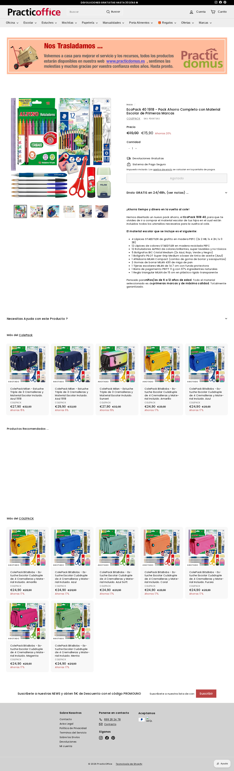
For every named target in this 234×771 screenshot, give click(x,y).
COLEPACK (133, 118)
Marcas (204, 22)
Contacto (66, 719)
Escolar (28, 22)
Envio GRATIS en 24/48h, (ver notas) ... (158, 192)
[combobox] (95, 12)
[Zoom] (61, 148)
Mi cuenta (66, 746)
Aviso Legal (66, 723)
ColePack (26, 335)
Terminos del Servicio (73, 732)
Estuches (48, 22)
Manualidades (112, 22)
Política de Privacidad (73, 728)
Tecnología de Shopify (129, 764)
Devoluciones (68, 741)
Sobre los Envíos (70, 737)
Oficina (11, 22)
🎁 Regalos (166, 22)
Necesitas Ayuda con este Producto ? (37, 318)
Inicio (130, 104)
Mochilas (68, 22)
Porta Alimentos (139, 22)
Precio (131, 127)
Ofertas (186, 22)
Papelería (88, 22)
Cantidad (133, 142)
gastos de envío (162, 169)
